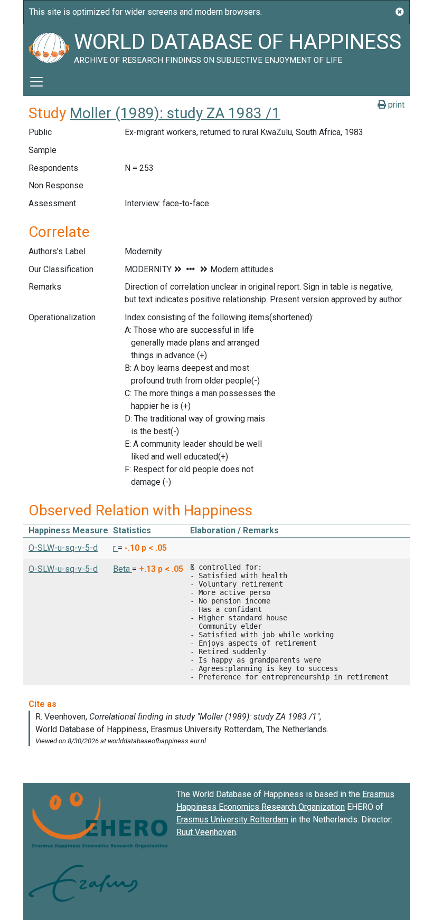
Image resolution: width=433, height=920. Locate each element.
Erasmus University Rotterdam (232, 819)
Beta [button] (122, 569)
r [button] (115, 548)
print (395, 105)
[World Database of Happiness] (48, 46)
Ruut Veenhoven (206, 832)
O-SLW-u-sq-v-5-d (63, 548)
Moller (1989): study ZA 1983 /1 (175, 113)
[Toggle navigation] (36, 82)
